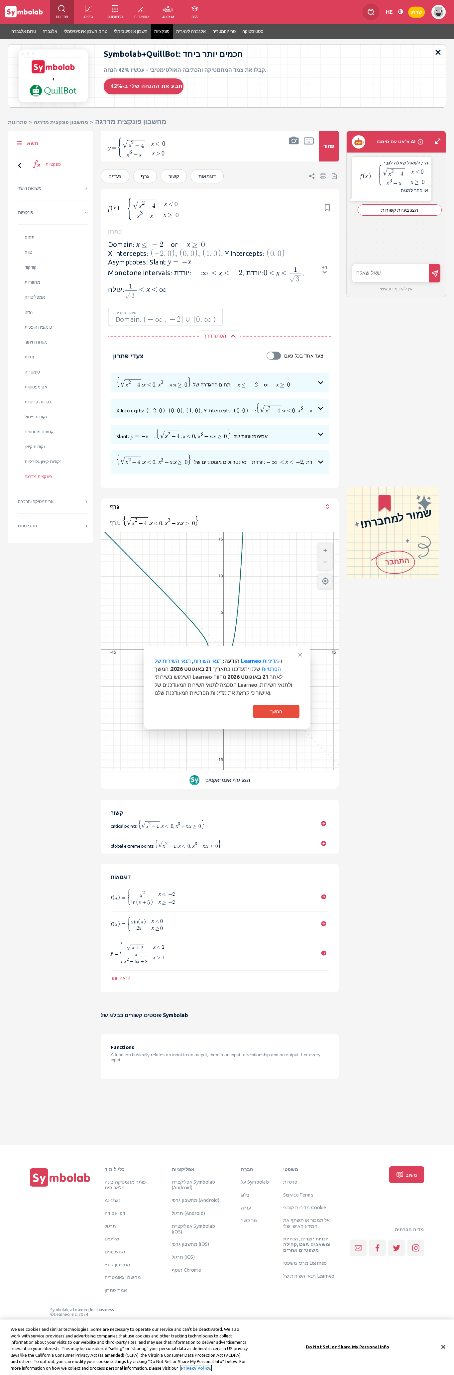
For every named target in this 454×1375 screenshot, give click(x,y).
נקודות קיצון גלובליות (43, 461)
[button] (294, 150)
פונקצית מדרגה (38, 476)
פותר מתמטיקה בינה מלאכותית (125, 1184)
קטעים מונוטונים (39, 431)
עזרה (246, 1207)
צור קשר (249, 1220)
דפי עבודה (115, 1213)
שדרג (416, 11)
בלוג (245, 1195)
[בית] (60, 1186)
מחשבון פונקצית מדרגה (61, 122)
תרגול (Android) (188, 1213)
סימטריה (32, 372)
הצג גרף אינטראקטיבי (227, 780)
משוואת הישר (30, 188)
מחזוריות (32, 282)
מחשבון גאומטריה (123, 1277)
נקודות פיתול (36, 416)
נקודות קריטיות (38, 401)
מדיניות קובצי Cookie (304, 1207)
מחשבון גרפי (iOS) (190, 1244)
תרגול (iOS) (183, 1257)
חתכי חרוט (27, 525)
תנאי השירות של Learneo (308, 1276)
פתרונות (17, 122)
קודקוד (31, 267)
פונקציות (25, 212)
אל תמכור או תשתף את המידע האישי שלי (306, 1222)
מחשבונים (115, 1251)
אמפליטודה (35, 297)
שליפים (112, 1238)
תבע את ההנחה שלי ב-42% (146, 86)
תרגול (110, 1225)
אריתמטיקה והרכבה (36, 501)
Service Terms (298, 1195)
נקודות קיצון (35, 446)
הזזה (29, 312)
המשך (276, 711)
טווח (28, 252)
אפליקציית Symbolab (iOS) (193, 1228)
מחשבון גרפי (117, 1264)
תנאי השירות (207, 661)
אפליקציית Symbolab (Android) (193, 1184)
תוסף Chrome (186, 1270)
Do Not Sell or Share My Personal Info (347, 1346)
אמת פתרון (116, 1290)
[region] (227, 1347)
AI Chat (113, 1200)
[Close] (443, 1346)
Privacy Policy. (196, 1368)
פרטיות (290, 1182)
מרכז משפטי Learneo (305, 1263)
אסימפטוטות (36, 386)
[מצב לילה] (400, 12)
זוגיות (29, 357)
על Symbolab (255, 1182)
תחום (30, 237)
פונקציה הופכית (38, 327)
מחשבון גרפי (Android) (196, 1200)
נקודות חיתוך (36, 342)
